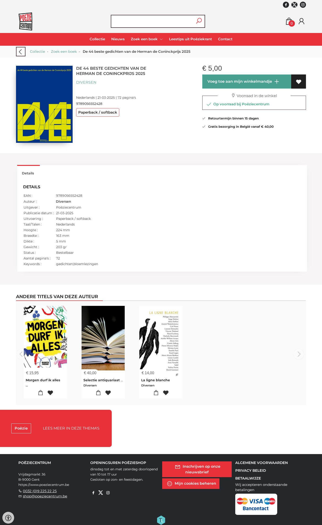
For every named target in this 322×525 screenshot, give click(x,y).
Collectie (97, 39)
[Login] (301, 21)
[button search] (198, 21)
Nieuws (118, 39)
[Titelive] (161, 520)
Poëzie (21, 428)
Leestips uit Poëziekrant (190, 39)
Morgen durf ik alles (43, 380)
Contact (225, 39)
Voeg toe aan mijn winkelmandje (239, 81)
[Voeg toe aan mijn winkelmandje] (40, 393)
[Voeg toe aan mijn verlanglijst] (298, 81)
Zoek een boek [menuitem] (145, 39)
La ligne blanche (155, 380)
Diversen (86, 82)
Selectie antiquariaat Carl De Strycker (116, 380)
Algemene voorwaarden (261, 462)
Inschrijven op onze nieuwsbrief (201, 469)
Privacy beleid (250, 470)
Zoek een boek (64, 51)
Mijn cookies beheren (195, 483)
